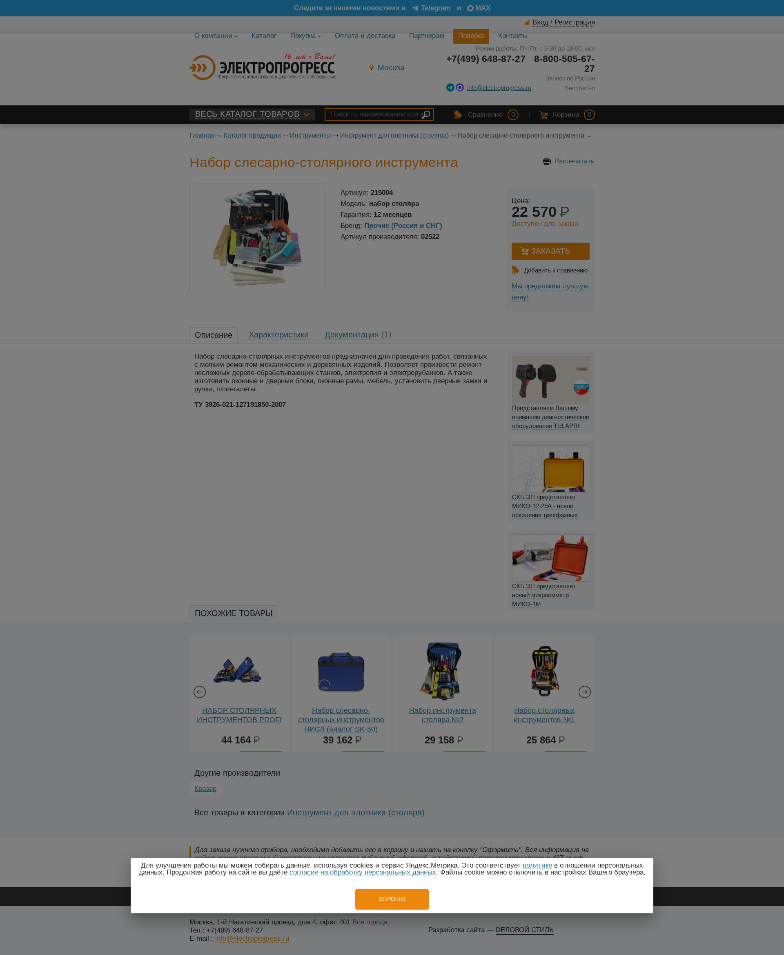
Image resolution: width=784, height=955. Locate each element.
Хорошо (392, 899)
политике (537, 865)
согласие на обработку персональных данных (363, 872)
